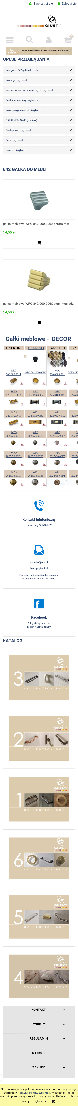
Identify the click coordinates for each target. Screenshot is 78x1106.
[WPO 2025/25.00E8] (35, 442)
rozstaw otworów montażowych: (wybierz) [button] (29, 90)
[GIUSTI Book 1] (39, 799)
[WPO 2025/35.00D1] (13, 482)
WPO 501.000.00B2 (35, 372)
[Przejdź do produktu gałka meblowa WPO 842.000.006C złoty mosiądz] (39, 279)
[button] (10, 39)
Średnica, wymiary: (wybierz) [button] (22, 100)
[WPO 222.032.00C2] (57, 422)
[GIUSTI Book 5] (39, 917)
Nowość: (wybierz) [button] (16, 150)
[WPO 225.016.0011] (13, 401)
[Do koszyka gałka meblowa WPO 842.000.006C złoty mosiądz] (39, 322)
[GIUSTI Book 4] (39, 976)
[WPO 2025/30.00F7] (57, 462)
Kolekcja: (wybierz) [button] (16, 80)
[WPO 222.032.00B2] (35, 422)
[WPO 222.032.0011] (13, 422)
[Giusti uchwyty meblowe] (39, 603)
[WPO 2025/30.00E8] (35, 462)
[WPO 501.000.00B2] (35, 380)
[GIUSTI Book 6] (39, 858)
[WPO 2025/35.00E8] (35, 482)
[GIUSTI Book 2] (39, 738)
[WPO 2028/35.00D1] (57, 482)
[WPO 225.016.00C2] (35, 401)
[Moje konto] (49, 39)
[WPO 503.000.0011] (13, 380)
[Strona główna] (39, 21)
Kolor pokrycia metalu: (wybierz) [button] (24, 110)
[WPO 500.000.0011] (57, 380)
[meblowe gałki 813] (35, 359)
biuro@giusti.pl (39, 568)
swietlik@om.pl (39, 562)
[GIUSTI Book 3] (39, 677)
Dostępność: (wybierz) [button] (18, 130)
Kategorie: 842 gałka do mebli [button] (22, 70)
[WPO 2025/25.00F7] (57, 442)
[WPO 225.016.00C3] (57, 401)
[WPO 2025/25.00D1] (13, 442)
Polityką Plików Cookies (34, 1093)
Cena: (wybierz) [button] (14, 140)
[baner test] (39, 51)
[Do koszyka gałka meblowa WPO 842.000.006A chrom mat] (39, 242)
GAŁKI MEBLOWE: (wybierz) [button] (21, 120)
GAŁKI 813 (36, 348)
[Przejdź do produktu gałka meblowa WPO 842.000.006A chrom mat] (39, 199)
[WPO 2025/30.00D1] (13, 462)
